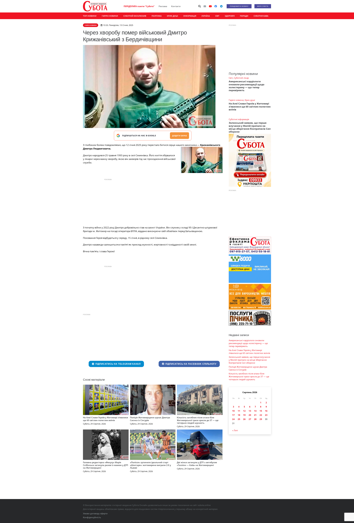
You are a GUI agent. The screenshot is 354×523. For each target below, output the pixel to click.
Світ (231, 77)
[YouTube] (210, 6)
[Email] (204, 6)
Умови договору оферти (95, 513)
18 (239, 415)
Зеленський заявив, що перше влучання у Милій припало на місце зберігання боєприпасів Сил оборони (250, 127)
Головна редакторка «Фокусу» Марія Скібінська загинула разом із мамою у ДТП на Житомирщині (105, 465)
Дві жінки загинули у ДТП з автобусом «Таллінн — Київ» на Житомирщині (197, 463)
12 (244, 410)
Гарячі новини (236, 100)
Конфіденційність (92, 517)
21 (255, 415)
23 (266, 415)
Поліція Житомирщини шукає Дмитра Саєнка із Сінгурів (150, 419)
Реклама (163, 6)
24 (233, 419)
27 (250, 419)
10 (233, 410)
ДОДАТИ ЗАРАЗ (179, 135)
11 (239, 410)
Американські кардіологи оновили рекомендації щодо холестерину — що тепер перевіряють (246, 86)
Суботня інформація (239, 119)
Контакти (176, 6)
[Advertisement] (152, 201)
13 (250, 410)
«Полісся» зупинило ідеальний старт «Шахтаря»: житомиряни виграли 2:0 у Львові (150, 465)
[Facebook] (215, 6)
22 (261, 415)
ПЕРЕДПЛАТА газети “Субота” (139, 6)
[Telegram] (221, 6)
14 (255, 410)
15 (261, 410)
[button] (199, 6)
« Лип (235, 430)
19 (244, 415)
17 (233, 415)
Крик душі (250, 100)
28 (255, 419)
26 (244, 419)
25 (239, 419)
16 (266, 410)
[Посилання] (95, 6)
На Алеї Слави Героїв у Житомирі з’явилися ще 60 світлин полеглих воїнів (105, 419)
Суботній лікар (241, 77)
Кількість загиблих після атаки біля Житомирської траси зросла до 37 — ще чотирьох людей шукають (197, 420)
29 (261, 419)
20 (250, 415)
